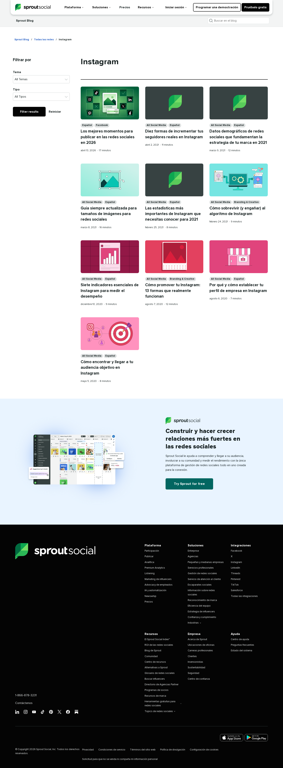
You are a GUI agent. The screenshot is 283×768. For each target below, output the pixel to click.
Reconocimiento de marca (202, 600)
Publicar (149, 556)
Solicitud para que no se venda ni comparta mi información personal (120, 759)
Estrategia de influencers (201, 611)
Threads (235, 573)
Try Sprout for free (189, 484)
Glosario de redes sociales (160, 673)
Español (87, 125)
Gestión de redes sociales (202, 573)
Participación (152, 551)
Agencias (193, 556)
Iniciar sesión (174, 7)
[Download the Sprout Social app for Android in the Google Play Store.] (256, 737)
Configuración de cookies (204, 750)
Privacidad (88, 750)
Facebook (102, 125)
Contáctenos (24, 703)
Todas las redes (44, 39)
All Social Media (156, 125)
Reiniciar (55, 111)
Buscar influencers (155, 679)
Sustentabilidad (196, 667)
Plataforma (72, 7)
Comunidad (151, 656)
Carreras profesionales (200, 650)
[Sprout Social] (33, 7)
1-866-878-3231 (26, 695)
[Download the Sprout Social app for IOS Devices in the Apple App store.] (231, 737)
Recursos (144, 7)
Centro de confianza (199, 679)
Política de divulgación (172, 750)
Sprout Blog (24, 20)
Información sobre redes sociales (201, 592)
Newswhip (150, 596)
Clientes (192, 656)
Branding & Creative (246, 202)
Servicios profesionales (201, 568)
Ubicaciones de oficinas (201, 645)
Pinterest (235, 579)
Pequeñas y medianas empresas (206, 562)
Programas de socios (156, 690)
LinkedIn (235, 568)
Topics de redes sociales (159, 711)
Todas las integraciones (244, 596)
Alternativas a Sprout (156, 667)
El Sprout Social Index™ (157, 639)
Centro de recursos (155, 662)
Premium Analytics (155, 568)
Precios (124, 7)
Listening (150, 573)
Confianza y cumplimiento (202, 617)
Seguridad (193, 673)
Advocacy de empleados (158, 585)
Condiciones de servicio (111, 750)
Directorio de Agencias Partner (161, 684)
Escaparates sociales (200, 585)
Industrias (193, 623)
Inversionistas (195, 662)
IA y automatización (155, 590)
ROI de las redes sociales (159, 645)
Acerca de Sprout (197, 639)
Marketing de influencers (158, 579)
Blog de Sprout (153, 650)
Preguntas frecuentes (242, 645)
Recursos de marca (155, 696)
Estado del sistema (241, 650)
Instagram (236, 562)
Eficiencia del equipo (199, 606)
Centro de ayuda (240, 639)
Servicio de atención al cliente (204, 579)
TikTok (235, 585)
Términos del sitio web (143, 750)
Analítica (149, 562)
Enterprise (193, 551)
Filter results (29, 111)
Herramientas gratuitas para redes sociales (160, 703)
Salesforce (237, 590)
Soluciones (100, 7)
